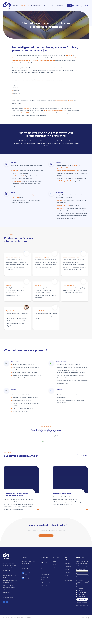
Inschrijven (82, 599)
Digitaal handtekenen (44, 573)
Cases (44, 5)
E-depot (43, 569)
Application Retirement (44, 579)
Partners (60, 5)
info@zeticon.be (30, 578)
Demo (69, 5)
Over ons (67, 563)
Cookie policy (28, 617)
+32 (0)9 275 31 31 (30, 573)
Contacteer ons (46, 535)
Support (67, 572)
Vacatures (68, 566)
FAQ (54, 567)
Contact (77, 5)
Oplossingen (35, 5)
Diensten (14, 5)
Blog (51, 5)
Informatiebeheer (44, 583)
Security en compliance (68, 578)
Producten (24, 5)
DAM (42, 566)
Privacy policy (18, 617)
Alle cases (83, 455)
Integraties (44, 586)
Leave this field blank (81, 569)
